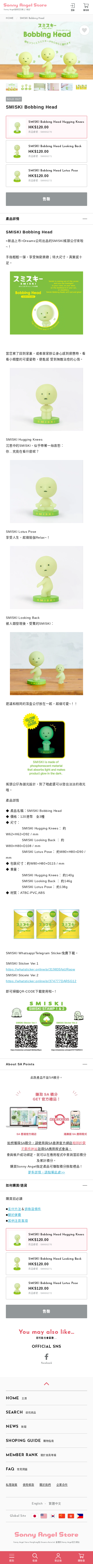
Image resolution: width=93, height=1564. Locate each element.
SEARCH (21, 1412)
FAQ (16, 1469)
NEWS (16, 1427)
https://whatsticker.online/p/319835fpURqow (40, 969)
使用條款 (28, 1485)
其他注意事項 (18, 1221)
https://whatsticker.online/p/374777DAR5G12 (41, 981)
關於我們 (45, 1485)
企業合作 (62, 1485)
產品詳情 (12, 219)
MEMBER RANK (31, 1455)
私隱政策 (11, 1485)
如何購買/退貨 (16, 1185)
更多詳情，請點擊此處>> (46, 1172)
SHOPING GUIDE (30, 1441)
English (37, 1503)
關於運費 (14, 1215)
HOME (16, 1398)
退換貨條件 (33, 1209)
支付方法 (14, 1209)
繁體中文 (55, 1503)
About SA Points (20, 1064)
